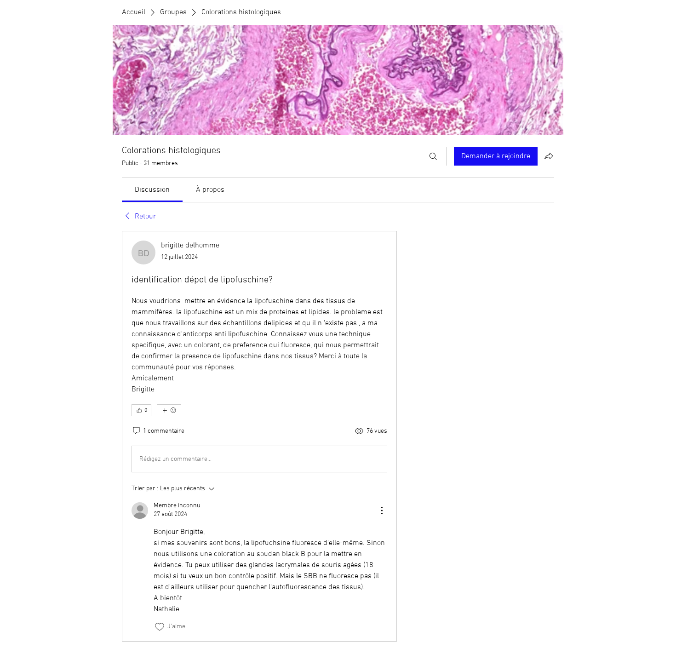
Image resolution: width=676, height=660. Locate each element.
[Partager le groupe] (548, 155)
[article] (259, 436)
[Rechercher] (433, 156)
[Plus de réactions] (169, 410)
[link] (152, 190)
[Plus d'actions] (381, 510)
